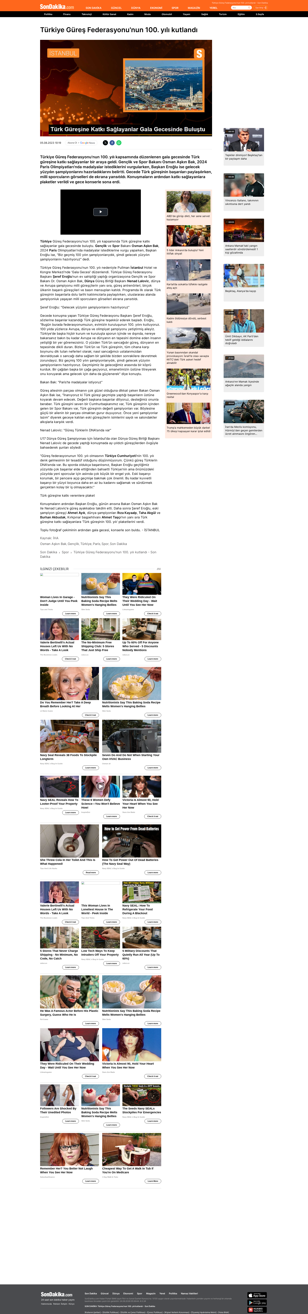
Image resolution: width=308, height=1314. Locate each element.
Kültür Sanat (109, 14)
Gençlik (101, 246)
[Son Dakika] (57, 6)
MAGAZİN (194, 7)
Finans (67, 14)
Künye (71, 1304)
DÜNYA (136, 7)
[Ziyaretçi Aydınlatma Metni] (203, 1312)
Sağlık (204, 14)
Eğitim (241, 14)
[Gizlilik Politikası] (111, 1312)
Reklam (56, 1304)
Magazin (151, 1293)
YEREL (214, 7)
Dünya (89, 281)
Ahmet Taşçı (111, 517)
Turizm (223, 14)
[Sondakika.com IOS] (257, 1295)
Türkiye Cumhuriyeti (120, 456)
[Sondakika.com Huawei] (257, 1310)
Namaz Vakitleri (189, 1293)
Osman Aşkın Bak (145, 246)
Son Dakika (91, 1293)
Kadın (130, 14)
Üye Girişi (259, 8)
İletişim (64, 1304)
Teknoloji (87, 14)
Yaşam (186, 14)
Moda (147, 14)
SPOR (175, 7)
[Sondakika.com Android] (257, 1302)
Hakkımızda (46, 1304)
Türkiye (46, 241)
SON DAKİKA (94, 7)
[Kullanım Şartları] (93, 1312)
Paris (53, 250)
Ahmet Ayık (76, 513)
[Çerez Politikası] (155, 1312)
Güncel (105, 1293)
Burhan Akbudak (52, 517)
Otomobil (167, 14)
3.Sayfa (260, 14)
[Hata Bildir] (223, 1312)
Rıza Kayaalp (127, 513)
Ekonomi (128, 1293)
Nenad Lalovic (138, 281)
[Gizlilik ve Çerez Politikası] (132, 1312)
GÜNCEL (116, 7)
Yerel (162, 1293)
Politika (48, 14)
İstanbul (137, 268)
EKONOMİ (156, 7)
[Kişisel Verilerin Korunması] (176, 1312)
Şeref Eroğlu (62, 276)
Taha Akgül (147, 513)
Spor (116, 246)
